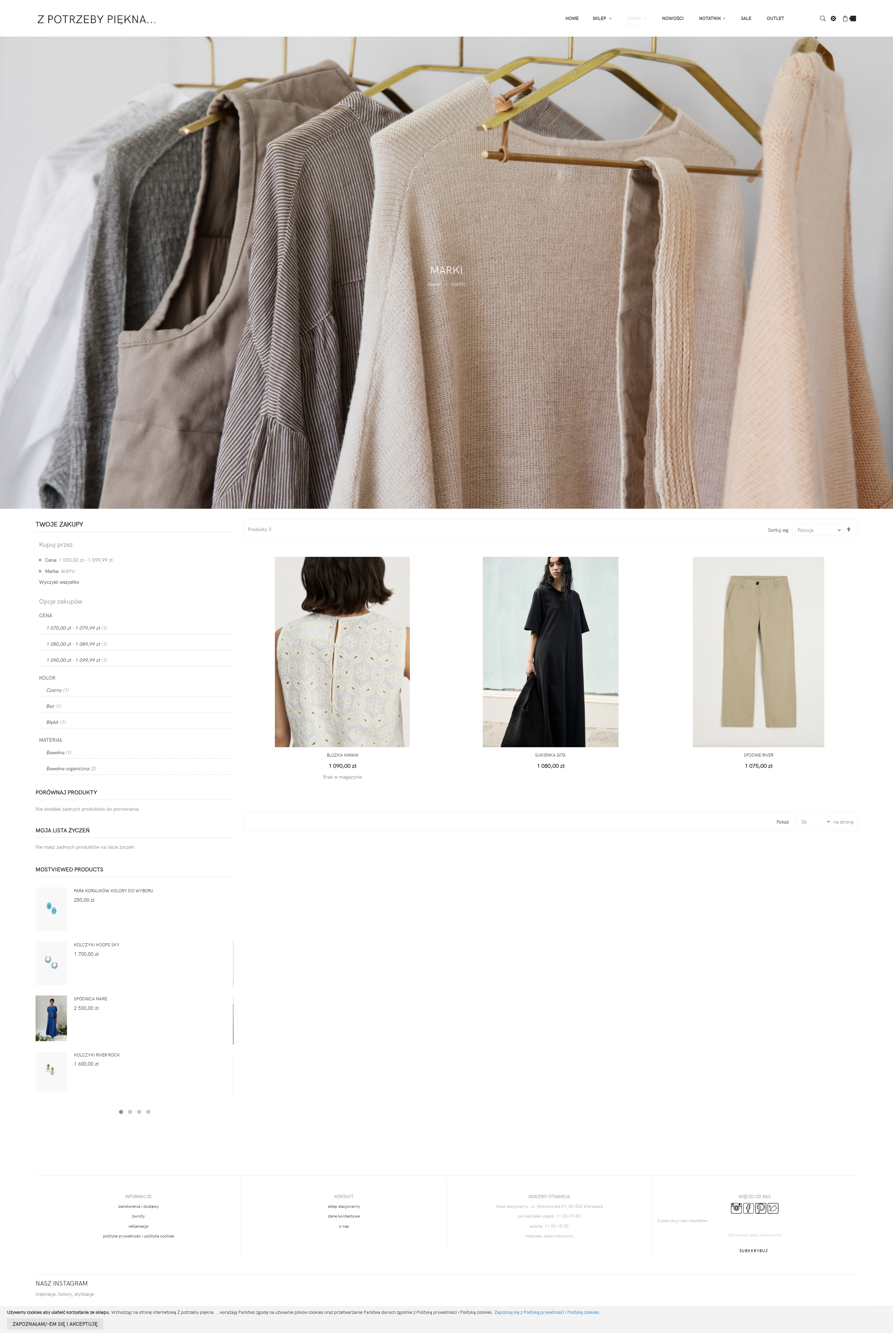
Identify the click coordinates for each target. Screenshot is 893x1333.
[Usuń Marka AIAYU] (40, 571)
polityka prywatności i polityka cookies (138, 1236)
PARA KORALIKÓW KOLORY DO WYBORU (113, 890)
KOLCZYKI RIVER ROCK (97, 1055)
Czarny (57, 690)
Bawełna (58, 752)
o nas (344, 1226)
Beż (53, 706)
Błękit (55, 722)
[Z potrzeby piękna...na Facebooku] (748, 1207)
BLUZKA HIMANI (342, 755)
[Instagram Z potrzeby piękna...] (736, 1207)
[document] (446, 1320)
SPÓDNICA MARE (90, 998)
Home (433, 283)
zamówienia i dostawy (138, 1206)
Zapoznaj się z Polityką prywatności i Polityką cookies (546, 1312)
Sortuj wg (778, 530)
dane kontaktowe (344, 1216)
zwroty (138, 1216)
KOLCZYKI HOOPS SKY (97, 944)
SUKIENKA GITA (550, 755)
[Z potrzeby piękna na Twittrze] (773, 1207)
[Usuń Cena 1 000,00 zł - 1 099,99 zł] (40, 559)
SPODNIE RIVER (758, 755)
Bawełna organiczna (71, 768)
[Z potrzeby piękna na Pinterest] (760, 1207)
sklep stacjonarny (344, 1206)
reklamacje (138, 1226)
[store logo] (97, 17)
